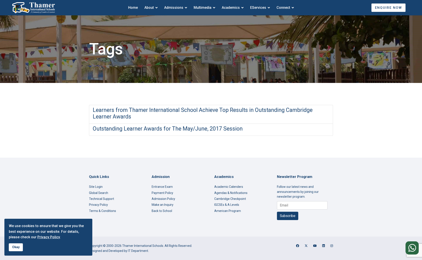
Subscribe (287, 216)
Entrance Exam (162, 186)
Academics (231, 7)
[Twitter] (306, 245)
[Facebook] (297, 245)
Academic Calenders (228, 186)
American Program (227, 211)
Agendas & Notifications (230, 193)
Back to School (162, 211)
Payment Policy (162, 193)
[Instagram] (331, 245)
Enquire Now (388, 8)
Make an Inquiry (162, 204)
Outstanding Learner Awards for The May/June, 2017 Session (168, 129)
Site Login (96, 186)
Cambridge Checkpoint (230, 199)
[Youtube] (315, 245)
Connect (283, 7)
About (149, 7)
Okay (16, 247)
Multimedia (202, 7)
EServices (258, 7)
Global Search (98, 193)
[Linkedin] (323, 245)
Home (133, 7)
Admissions (173, 7)
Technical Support (101, 199)
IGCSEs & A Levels (226, 204)
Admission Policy (163, 199)
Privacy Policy (98, 204)
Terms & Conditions (102, 211)
